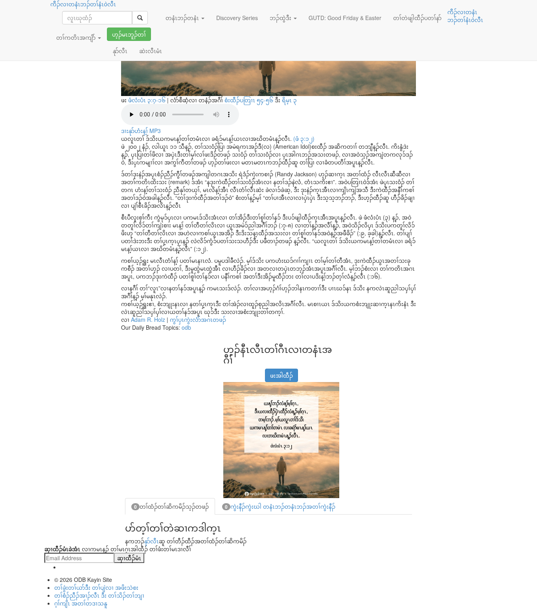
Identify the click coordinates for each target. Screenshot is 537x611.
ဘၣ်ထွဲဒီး (281, 18)
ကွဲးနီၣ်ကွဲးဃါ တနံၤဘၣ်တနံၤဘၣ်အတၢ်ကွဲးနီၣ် (280, 506)
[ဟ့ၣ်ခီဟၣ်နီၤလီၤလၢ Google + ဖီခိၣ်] (238, 371)
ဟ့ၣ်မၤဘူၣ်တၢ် (129, 34)
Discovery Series (237, 18)
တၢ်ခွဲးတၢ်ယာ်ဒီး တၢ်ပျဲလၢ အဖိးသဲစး (96, 587)
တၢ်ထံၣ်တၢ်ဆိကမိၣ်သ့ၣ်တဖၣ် (171, 506)
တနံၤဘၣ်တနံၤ (183, 18)
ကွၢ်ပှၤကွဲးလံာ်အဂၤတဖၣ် (198, 319)
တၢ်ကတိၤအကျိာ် (76, 37)
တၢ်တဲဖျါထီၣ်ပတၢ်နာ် (417, 18)
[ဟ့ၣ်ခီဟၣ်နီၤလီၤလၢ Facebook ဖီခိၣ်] (228, 371)
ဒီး (260, 100)
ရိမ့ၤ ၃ (289, 100)
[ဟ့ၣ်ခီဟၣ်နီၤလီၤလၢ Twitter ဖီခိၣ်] (248, 371)
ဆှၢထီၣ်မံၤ (129, 558)
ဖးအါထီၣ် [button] (281, 375)
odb (186, 327)
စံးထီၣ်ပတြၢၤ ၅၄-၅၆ (248, 100)
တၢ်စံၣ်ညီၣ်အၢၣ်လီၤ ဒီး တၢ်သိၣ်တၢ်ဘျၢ (99, 595)
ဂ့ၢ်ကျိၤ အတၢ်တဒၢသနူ (80, 603)
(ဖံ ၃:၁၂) (303, 138)
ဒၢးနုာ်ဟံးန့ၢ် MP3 (141, 131)
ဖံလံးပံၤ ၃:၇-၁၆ (147, 100)
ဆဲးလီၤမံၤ (150, 51)
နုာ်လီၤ (151, 541)
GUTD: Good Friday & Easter (345, 18)
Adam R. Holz (148, 319)
